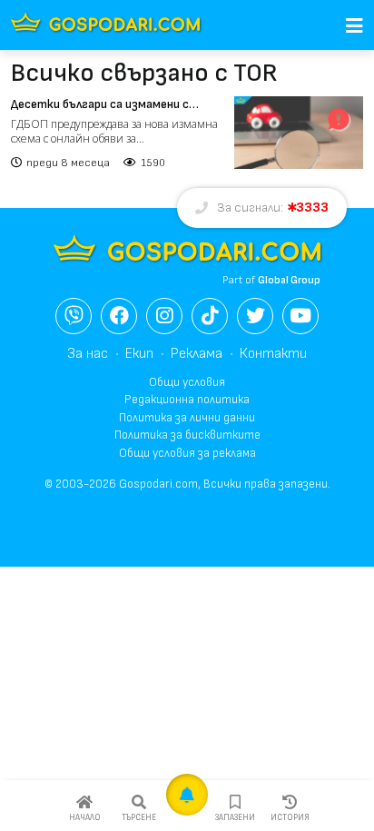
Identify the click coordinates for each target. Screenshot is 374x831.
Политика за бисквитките (187, 435)
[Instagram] (164, 316)
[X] (255, 316)
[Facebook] (119, 316)
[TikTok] (210, 316)
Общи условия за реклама (187, 453)
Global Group (289, 280)
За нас (87, 353)
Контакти (273, 353)
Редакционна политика (187, 399)
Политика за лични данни (187, 418)
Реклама (196, 353)
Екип (139, 353)
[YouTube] (300, 316)
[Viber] (73, 316)
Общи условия (187, 382)
